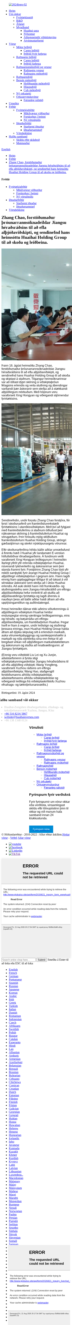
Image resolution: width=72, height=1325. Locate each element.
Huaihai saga (31, 30)
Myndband (22, 27)
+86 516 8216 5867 (15, 713)
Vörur (12, 43)
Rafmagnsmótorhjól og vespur (34, 67)
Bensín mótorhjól (26, 80)
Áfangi (20, 24)
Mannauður (23, 143)
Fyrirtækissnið (24, 17)
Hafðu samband (18, 136)
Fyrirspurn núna (41, 829)
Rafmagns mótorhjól (35, 73)
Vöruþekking (24, 133)
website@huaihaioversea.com (21, 717)
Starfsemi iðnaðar (34, 126)
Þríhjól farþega (32, 63)
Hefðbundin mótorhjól (37, 83)
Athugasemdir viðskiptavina (40, 37)
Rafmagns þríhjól (26, 57)
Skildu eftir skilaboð (28, 139)
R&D (19, 20)
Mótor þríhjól (24, 47)
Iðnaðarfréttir (23, 123)
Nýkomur (29, 33)
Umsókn (14, 103)
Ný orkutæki (23, 93)
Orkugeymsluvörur (27, 96)
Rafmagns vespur (34, 70)
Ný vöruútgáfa (32, 120)
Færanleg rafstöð (33, 100)
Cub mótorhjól (32, 90)
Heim (12, 10)
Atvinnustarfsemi (34, 40)
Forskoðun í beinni (35, 116)
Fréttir (12, 106)
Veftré (13, 837)
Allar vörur (24, 837)
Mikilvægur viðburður (36, 113)
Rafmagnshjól (24, 76)
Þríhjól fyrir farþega (35, 53)
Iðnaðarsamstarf (33, 129)
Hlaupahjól (30, 86)
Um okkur (15, 14)
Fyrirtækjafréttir (25, 110)
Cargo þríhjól (31, 50)
